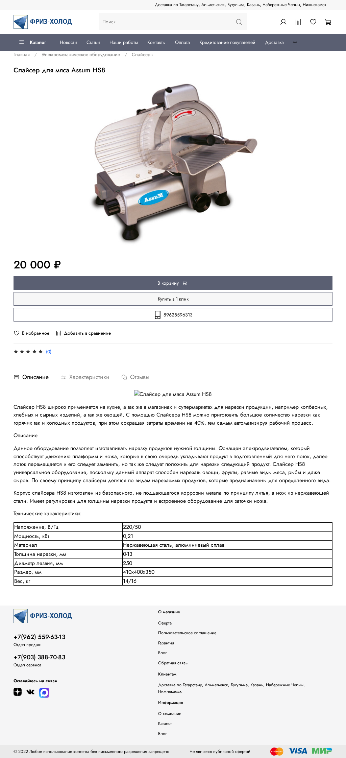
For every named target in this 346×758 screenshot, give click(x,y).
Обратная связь (173, 663)
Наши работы (123, 42)
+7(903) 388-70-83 (39, 657)
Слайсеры (142, 54)
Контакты (156, 42)
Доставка (274, 42)
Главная (22, 54)
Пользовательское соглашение (187, 633)
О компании (169, 714)
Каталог (38, 42)
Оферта (165, 623)
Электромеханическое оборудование (81, 54)
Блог (162, 653)
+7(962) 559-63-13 (39, 637)
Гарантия (166, 643)
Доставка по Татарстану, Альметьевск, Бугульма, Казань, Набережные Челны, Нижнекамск (240, 5)
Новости (68, 42)
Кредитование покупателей (227, 42)
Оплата (182, 42)
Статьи (93, 42)
